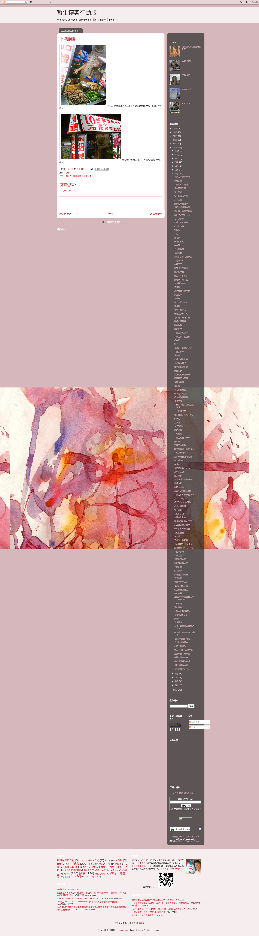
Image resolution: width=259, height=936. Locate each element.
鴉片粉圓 (178, 622)
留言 (193, 727)
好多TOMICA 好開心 (183, 502)
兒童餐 (177, 536)
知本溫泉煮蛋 (180, 393)
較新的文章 (65, 214)
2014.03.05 (186, 61)
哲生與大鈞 (179, 514)
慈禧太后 (178, 483)
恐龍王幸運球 (180, 445)
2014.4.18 (186, 103)
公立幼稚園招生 (181, 590)
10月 (177, 154)
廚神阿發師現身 (181, 574)
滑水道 (177, 386)
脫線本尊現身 (180, 321)
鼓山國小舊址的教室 (183, 211)
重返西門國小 (180, 453)
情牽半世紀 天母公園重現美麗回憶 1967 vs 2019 (153, 900)
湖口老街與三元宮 (182, 468)
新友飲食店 (179, 460)
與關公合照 (179, 487)
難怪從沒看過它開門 (183, 521)
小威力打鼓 (179, 555)
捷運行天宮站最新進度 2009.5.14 (184, 598)
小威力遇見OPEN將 (183, 438)
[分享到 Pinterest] (107, 169)
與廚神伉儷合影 (181, 563)
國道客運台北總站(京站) (184, 449)
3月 (177, 677)
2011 (175, 140)
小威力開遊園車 (181, 333)
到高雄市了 (179, 295)
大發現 (60, 864)
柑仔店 (177, 464)
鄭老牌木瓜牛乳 (181, 279)
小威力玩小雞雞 (181, 222)
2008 (175, 690)
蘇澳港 (177, 418)
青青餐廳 (178, 578)
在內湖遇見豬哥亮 (182, 638)
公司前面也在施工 (182, 669)
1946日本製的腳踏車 (183, 479)
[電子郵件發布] (91, 169)
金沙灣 (177, 422)
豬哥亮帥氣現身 (181, 657)
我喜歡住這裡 (180, 390)
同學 (101, 864)
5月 (177, 173)
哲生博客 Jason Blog (170, 868)
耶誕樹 (67, 870)
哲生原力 (141, 863)
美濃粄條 (178, 253)
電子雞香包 (179, 426)
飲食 (68, 173)
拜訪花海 (114, 867)
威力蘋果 (178, 476)
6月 (177, 170)
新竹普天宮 (179, 472)
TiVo (96, 877)
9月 (177, 158)
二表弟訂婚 (85, 860)
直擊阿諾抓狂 (180, 517)
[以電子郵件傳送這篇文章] (96, 169)
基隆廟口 (87, 870)
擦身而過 (178, 510)
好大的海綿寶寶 (181, 397)
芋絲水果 (178, 567)
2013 (175, 132)
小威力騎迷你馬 (181, 359)
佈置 (93, 867)
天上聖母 (178, 192)
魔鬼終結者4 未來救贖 (184, 548)
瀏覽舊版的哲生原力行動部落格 (185, 836)
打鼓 (176, 234)
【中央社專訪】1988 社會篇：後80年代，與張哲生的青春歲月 (158, 909)
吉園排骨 (178, 603)
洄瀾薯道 (178, 401)
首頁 (110, 214)
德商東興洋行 (180, 188)
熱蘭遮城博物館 (181, 203)
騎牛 (176, 344)
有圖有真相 (71, 867)
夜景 (103, 867)
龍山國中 (178, 441)
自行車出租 (179, 260)
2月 (177, 681)
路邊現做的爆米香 (182, 654)
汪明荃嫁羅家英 (181, 665)
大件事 (108, 860)
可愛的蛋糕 (179, 533)
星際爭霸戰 (179, 552)
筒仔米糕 (178, 181)
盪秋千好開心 (180, 310)
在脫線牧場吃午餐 (182, 317)
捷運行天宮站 (101, 870)
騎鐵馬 (177, 230)
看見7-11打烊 (180, 506)
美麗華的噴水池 (181, 582)
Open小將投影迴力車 (183, 650)
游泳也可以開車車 (182, 374)
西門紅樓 (178, 593)
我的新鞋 (178, 430)
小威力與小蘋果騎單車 (184, 494)
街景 (66, 873)
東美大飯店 (187, 89)
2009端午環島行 (65, 860)
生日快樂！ (179, 571)
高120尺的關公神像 (182, 491)
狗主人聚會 (179, 498)
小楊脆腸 (178, 434)
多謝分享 (61, 889)
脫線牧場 (178, 325)
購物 (79, 876)
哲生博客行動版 (77, 12)
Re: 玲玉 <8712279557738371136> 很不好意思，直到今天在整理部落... (88, 902)
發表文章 (195, 722)
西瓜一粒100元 (180, 302)
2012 (175, 136)
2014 (175, 128)
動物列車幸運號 (181, 268)
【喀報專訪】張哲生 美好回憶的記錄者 (148, 912)
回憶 (108, 864)
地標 (117, 864)
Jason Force (123, 930)
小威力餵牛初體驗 (182, 336)
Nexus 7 (90, 877)
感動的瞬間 (100, 874)
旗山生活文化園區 (182, 215)
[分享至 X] (102, 169)
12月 (177, 151)
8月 (177, 162)
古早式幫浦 (179, 219)
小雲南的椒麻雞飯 (182, 611)
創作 (116, 870)
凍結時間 (77, 870)
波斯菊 (177, 355)
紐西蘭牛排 (179, 272)
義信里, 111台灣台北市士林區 (78, 176)
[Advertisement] (111, 203)
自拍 (84, 867)
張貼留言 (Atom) (114, 222)
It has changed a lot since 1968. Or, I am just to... (78, 898)
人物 (96, 860)
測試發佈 (178, 607)
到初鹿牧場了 (180, 363)
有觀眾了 (178, 264)
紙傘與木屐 (179, 226)
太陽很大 (178, 371)
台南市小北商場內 (182, 177)
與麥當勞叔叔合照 (182, 207)
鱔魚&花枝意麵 (180, 276)
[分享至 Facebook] (105, 169)
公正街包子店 (180, 411)
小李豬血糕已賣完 (182, 525)
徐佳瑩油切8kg (180, 615)
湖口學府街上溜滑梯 (183, 457)
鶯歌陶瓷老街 (180, 559)
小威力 (74, 863)
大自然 (118, 860)
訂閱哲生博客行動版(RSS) (182, 793)
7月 (177, 166)
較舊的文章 (156, 214)
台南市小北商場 (181, 184)
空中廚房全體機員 (182, 529)
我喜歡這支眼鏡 (181, 378)
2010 (175, 144)
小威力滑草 (179, 352)
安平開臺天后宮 (181, 196)
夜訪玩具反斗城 (181, 586)
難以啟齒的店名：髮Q (183, 415)
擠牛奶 (177, 340)
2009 (175, 147)
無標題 (177, 238)
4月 (177, 674)
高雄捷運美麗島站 (182, 291)
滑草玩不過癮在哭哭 (183, 348)
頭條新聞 (68, 877)
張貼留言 (67, 190)
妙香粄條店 (179, 249)
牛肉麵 (92, 864)
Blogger (140, 923)
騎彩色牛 (178, 329)
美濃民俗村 (179, 241)
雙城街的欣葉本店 (182, 642)
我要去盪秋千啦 (181, 314)
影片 (112, 873)
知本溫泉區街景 (181, 367)
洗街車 (177, 619)
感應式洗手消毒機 (182, 661)
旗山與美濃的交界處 (183, 257)
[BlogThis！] (99, 169)
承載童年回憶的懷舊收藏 (142, 915)
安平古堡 (178, 200)
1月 (177, 685)
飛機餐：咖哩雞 (181, 540)
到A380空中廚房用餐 (183, 544)
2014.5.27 (186, 75)
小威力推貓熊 (180, 646)
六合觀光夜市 (180, 283)
